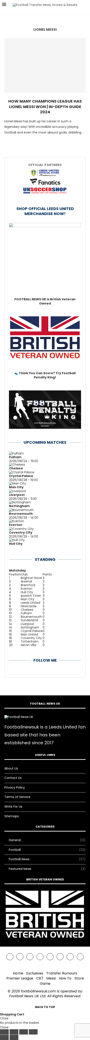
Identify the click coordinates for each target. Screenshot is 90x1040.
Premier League (19, 978)
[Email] (60, 956)
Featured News (47, 869)
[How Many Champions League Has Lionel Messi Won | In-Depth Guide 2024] (45, 65)
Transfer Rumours (61, 973)
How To (65, 978)
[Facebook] (9, 956)
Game (45, 983)
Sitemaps (11, 816)
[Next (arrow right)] (14, 1037)
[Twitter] (19, 956)
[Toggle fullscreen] (14, 1032)
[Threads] (80, 956)
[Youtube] (50, 956)
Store (79, 978)
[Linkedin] (39, 956)
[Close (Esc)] (33, 1032)
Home (18, 973)
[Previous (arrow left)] (4, 1037)
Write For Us (13, 806)
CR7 (39, 978)
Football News (47, 859)
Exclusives (34, 973)
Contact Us (13, 778)
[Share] (23, 1032)
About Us (11, 768)
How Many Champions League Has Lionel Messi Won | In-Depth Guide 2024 (45, 106)
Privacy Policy (14, 787)
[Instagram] (29, 956)
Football (47, 850)
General (47, 840)
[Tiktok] (70, 956)
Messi (51, 978)
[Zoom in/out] (4, 1032)
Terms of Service (17, 797)
